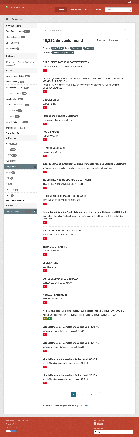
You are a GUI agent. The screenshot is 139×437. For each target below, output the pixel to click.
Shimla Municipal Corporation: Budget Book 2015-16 (70, 358)
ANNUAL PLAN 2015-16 (55, 294)
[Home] (7, 19)
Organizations (75, 9)
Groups (88, 9)
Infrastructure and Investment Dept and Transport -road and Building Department (84, 163)
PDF (45, 70)
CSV (45, 319)
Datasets (61, 9)
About (98, 9)
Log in (129, 2)
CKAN (98, 423)
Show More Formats (15, 200)
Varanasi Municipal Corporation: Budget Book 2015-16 (71, 326)
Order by (101, 40)
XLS (50, 319)
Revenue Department (54, 147)
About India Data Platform (17, 420)
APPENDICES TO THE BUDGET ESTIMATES (66, 62)
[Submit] (130, 9)
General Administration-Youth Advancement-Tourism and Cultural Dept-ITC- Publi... (85, 212)
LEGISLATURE (50, 262)
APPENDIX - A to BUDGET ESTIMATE (62, 230)
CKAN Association (13, 427)
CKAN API (10, 424)
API (75, 405)
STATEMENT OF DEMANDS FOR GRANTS (64, 195)
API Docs (84, 405)
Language (98, 428)
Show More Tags (13, 133)
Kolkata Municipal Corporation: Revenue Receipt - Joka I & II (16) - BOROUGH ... (83, 310)
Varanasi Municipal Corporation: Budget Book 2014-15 (71, 342)
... (87, 394)
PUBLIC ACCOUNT (53, 131)
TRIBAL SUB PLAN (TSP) (56, 246)
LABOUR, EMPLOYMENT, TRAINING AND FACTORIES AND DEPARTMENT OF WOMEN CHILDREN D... (83, 80)
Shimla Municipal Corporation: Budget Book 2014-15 (70, 374)
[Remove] (61, 48)
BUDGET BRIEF (51, 99)
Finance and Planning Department (60, 115)
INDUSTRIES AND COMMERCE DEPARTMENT (67, 179)
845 (93, 394)
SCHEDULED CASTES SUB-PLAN (60, 278)
